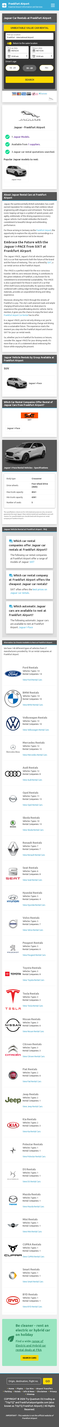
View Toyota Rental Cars (33, 980)
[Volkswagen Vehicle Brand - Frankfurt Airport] (13, 723)
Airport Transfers (44, 1389)
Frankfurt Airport (43, 230)
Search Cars (29, 1358)
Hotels (17, 1391)
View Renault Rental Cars (34, 855)
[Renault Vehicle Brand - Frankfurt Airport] (13, 848)
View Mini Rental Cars (32, 1231)
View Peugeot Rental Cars (34, 955)
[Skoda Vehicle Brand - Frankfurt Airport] (13, 824)
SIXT (49, 262)
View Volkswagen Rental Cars (36, 730)
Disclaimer (42, 1391)
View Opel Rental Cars (33, 805)
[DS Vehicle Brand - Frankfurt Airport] (13, 1175)
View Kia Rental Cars (32, 1131)
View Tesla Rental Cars (33, 1006)
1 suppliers (34, 144)
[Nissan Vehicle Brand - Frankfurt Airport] (13, 1025)
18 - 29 (12, 68)
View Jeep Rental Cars (33, 1106)
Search (29, 80)
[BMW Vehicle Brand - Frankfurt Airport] (13, 698)
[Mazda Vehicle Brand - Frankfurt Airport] (13, 1200)
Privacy (53, 1391)
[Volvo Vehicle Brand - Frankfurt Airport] (13, 924)
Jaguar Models (21, 137)
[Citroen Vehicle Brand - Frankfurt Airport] (13, 1050)
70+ (46, 68)
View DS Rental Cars (32, 1181)
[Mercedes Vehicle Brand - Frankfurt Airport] (13, 749)
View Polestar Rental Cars (34, 1156)
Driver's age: (11, 61)
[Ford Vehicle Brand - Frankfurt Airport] (13, 673)
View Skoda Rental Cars (33, 830)
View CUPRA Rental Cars (33, 1256)
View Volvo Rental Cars (33, 930)
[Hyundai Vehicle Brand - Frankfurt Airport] (13, 899)
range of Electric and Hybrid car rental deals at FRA (31, 1345)
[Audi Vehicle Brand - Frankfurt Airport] (13, 773)
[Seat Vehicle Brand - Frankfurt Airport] (13, 874)
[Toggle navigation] (53, 5)
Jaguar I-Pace (26, 627)
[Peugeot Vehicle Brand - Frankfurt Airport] (13, 949)
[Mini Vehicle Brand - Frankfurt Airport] (13, 1225)
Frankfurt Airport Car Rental (16, 315)
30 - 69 (29, 68)
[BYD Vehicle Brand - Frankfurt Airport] (13, 1300)
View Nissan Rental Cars (33, 1031)
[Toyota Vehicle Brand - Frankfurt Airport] (13, 974)
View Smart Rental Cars (33, 1281)
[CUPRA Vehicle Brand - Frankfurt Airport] (13, 1250)
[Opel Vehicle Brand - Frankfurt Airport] (13, 799)
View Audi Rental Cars (32, 780)
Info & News (29, 1391)
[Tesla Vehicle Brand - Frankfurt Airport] (13, 999)
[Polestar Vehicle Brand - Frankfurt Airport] (13, 1150)
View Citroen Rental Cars (34, 1056)
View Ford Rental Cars (32, 680)
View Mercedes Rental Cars (35, 755)
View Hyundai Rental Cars (34, 905)
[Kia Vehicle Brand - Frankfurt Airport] (13, 1125)
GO (48, 1381)
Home (11, 1389)
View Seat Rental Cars (32, 880)
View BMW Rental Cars (33, 705)
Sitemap (31, 1394)
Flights (20, 1389)
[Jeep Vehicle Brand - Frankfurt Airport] (13, 1100)
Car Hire (30, 1389)
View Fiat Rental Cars (32, 1081)
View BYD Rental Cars (32, 1307)
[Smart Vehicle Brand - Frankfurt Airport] (13, 1275)
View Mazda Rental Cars (33, 1206)
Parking (8, 1391)
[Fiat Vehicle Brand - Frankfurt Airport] (13, 1075)
